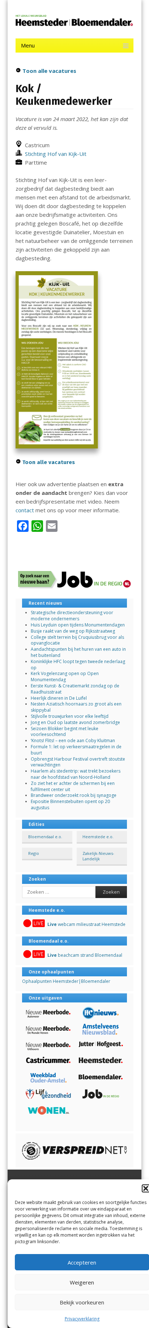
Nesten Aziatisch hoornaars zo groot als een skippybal (76, 707)
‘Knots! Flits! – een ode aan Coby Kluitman (73, 740)
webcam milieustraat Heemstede (86, 924)
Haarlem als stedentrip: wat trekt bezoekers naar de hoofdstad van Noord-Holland (75, 774)
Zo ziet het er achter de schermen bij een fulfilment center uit (73, 786)
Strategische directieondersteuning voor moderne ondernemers (72, 615)
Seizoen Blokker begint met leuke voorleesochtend (64, 731)
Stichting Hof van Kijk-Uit (54, 153)
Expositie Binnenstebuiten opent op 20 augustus (70, 804)
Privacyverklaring (82, 1319)
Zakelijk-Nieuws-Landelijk (98, 856)
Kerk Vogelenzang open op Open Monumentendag (65, 676)
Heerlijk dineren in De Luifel (59, 698)
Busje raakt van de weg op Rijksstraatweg (73, 631)
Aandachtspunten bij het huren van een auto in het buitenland (78, 652)
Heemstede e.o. (98, 836)
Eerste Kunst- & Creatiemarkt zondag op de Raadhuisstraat (75, 689)
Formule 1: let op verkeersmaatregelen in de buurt (76, 750)
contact (25, 510)
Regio (33, 853)
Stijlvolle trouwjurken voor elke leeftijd (69, 716)
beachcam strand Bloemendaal (84, 955)
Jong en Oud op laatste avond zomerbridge (75, 722)
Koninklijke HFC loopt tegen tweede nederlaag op (78, 664)
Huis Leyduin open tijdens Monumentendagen (78, 625)
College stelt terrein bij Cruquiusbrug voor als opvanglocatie (77, 640)
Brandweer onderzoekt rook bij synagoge (73, 795)
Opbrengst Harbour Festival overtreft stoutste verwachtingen (78, 762)
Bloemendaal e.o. (45, 836)
